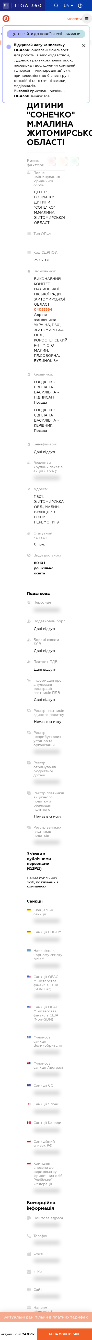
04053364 (43, 309)
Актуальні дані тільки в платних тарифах (46, 1317)
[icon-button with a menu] (87, 18)
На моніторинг (66, 1334)
